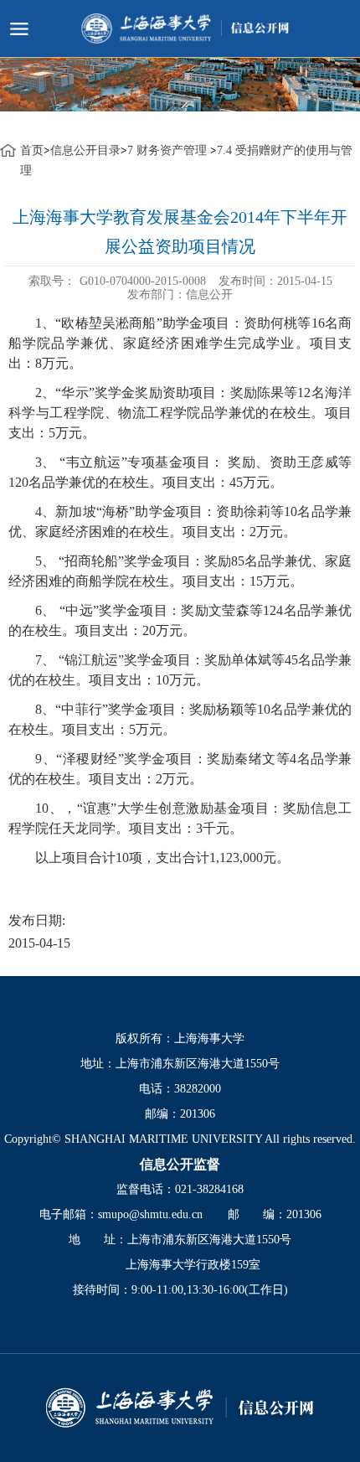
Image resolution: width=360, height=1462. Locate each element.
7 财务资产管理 (168, 150)
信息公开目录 (85, 150)
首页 (32, 150)
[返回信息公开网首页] (180, 1407)
